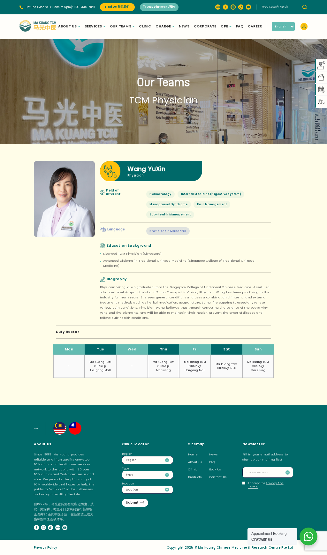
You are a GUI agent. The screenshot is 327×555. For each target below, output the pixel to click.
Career (255, 26)
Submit (132, 502)
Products (195, 477)
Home (193, 454)
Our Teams (120, 26)
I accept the (266, 485)
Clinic (145, 26)
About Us (67, 26)
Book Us (215, 469)
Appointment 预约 (161, 7)
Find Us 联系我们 (117, 7)
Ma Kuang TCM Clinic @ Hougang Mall (100, 366)
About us (195, 462)
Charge (163, 26)
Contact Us (218, 477)
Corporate (205, 26)
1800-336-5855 (84, 7)
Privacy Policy (45, 547)
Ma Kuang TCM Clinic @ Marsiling (163, 366)
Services (93, 26)
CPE (224, 26)
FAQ (240, 26)
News (184, 26)
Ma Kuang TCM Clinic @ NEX (226, 366)
